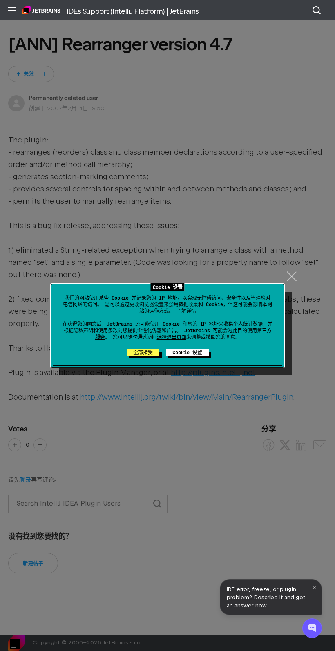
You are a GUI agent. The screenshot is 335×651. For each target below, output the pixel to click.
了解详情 (186, 311)
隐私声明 (83, 330)
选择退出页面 (171, 337)
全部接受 (143, 352)
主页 (41, 10)
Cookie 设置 (187, 352)
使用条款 (108, 330)
